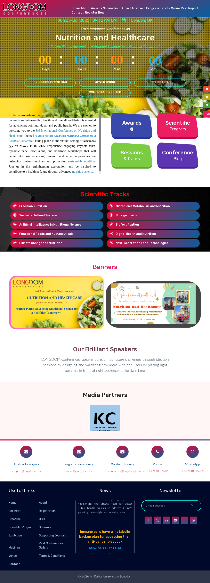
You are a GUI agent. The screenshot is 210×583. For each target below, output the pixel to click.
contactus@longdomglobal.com (127, 471)
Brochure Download (50, 82)
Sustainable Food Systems (38, 215)
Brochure (15, 519)
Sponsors (45, 527)
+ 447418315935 (157, 471)
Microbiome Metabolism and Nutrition (143, 206)
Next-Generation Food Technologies (142, 243)
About (85, 8)
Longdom (125, 576)
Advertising (105, 82)
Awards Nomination (105, 8)
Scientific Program (21, 527)
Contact (78, 12)
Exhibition (15, 535)
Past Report (190, 8)
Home (76, 8)
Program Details (158, 8)
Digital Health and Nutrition (136, 234)
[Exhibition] (38, 535)
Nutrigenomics (126, 215)
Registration (47, 511)
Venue (175, 8)
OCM (42, 519)
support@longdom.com (26, 471)
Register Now (94, 12)
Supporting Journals (52, 535)
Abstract (15, 511)
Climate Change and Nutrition (40, 243)
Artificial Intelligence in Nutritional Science (50, 224)
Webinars (160, 82)
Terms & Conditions (52, 556)
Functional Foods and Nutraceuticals (46, 234)
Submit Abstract (133, 8)
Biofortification (127, 224)
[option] (57, 302)
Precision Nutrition (33, 206)
